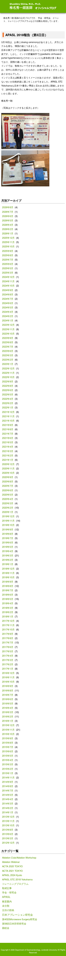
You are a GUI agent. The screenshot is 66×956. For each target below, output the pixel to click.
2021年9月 (7, 425)
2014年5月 (7, 794)
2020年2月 (7, 507)
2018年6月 (7, 594)
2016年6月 (7, 699)
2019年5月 (7, 546)
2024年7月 (7, 298)
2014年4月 (7, 799)
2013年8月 (7, 829)
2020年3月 (7, 503)
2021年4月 (7, 446)
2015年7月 (7, 747)
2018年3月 (7, 607)
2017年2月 (7, 664)
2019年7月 (7, 538)
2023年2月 (7, 359)
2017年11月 (8, 625)
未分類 (5, 905)
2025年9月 (7, 251)
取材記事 (7, 888)
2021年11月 (8, 416)
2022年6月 (7, 390)
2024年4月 (7, 311)
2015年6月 (7, 751)
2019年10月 (8, 525)
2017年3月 (7, 660)
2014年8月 (7, 786)
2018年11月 (8, 573)
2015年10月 (8, 734)
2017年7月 (7, 642)
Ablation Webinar (11, 862)
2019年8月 (7, 533)
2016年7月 (7, 694)
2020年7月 (7, 485)
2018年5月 (7, 599)
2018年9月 (7, 581)
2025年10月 (8, 246)
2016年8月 (7, 690)
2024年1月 (7, 320)
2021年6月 (7, 438)
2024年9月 (7, 290)
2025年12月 (8, 237)
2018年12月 (8, 568)
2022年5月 (7, 394)
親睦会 (5, 928)
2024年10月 (8, 285)
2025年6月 (7, 264)
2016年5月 (7, 703)
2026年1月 (7, 233)
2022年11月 (8, 372)
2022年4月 (7, 398)
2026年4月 (7, 224)
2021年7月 (7, 433)
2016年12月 (8, 673)
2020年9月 (7, 477)
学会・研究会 (9, 892)
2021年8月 (7, 429)
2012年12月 (8, 842)
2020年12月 (8, 464)
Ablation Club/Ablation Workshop (19, 857)
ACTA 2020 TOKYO (12, 866)
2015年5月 (7, 755)
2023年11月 (8, 329)
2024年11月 (8, 281)
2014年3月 (7, 803)
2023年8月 (7, 342)
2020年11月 (8, 468)
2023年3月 (7, 355)
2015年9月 (7, 738)
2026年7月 (7, 211)
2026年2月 (7, 229)
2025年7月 (7, 259)
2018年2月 (7, 612)
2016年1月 (7, 720)
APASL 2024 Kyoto (12, 875)
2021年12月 (8, 412)
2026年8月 (7, 207)
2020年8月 (7, 481)
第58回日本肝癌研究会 (14, 923)
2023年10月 (8, 333)
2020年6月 (7, 490)
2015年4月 (7, 760)
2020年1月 (7, 512)
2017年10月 (8, 629)
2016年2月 (7, 716)
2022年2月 (7, 403)
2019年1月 (7, 564)
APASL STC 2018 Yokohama (17, 879)
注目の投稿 (8, 910)
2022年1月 (7, 407)
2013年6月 (7, 834)
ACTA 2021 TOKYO (12, 870)
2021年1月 (7, 459)
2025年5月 (7, 268)
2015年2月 (7, 768)
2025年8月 (7, 255)
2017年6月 (7, 647)
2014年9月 (7, 781)
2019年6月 (7, 542)
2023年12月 (8, 324)
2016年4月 (7, 707)
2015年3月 (7, 764)
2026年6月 (7, 216)
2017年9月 (7, 633)
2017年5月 (7, 651)
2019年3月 (7, 555)
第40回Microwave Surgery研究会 (19, 919)
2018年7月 (7, 590)
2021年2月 (7, 455)
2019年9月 (7, 529)
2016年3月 (7, 712)
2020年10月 (8, 472)
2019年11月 (8, 520)
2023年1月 (7, 364)
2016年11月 (8, 677)
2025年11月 (8, 242)
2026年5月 (7, 220)
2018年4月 (7, 603)
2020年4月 (7, 499)
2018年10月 (8, 577)
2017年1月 (7, 668)
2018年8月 (7, 586)
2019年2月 (7, 559)
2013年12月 (8, 816)
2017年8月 (7, 638)
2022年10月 (8, 377)
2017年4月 (7, 655)
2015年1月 (7, 773)
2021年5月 (7, 442)
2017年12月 (8, 620)
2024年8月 (7, 294)
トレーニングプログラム (15, 883)
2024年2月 (7, 316)
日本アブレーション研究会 (17, 915)
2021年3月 (7, 451)
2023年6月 (7, 351)
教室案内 (7, 901)
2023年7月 (7, 346)
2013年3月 (7, 838)
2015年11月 (8, 729)
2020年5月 (7, 494)
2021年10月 (8, 420)
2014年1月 (7, 812)
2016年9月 (7, 686)
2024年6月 (7, 303)
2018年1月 (7, 616)
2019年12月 (8, 516)
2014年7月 (7, 790)
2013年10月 (8, 825)
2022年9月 (7, 381)
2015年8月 (7, 742)
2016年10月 (8, 681)
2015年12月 (8, 725)
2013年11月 (8, 821)
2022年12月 (8, 368)
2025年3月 (7, 272)
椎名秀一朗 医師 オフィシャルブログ (33, 6)
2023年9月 (7, 338)
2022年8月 (7, 385)
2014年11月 (8, 777)
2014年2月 (7, 808)
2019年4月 (7, 551)
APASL (6, 897)
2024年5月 (7, 307)
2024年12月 (8, 277)
